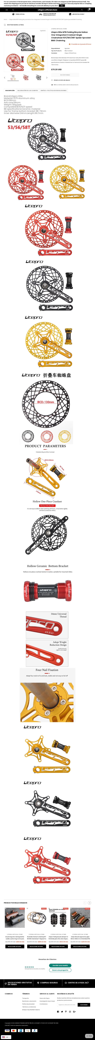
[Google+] (74, 1011)
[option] (18, 14)
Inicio (5, 19)
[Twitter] (62, 1011)
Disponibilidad (55, 48)
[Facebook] (58, 1011)
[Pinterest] (66, 1011)
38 (54, 85)
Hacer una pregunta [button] (60, 970)
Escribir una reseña (60, 965)
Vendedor (54, 53)
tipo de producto (56, 51)
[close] (91, 4)
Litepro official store (47, 10)
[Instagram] (70, 1011)
